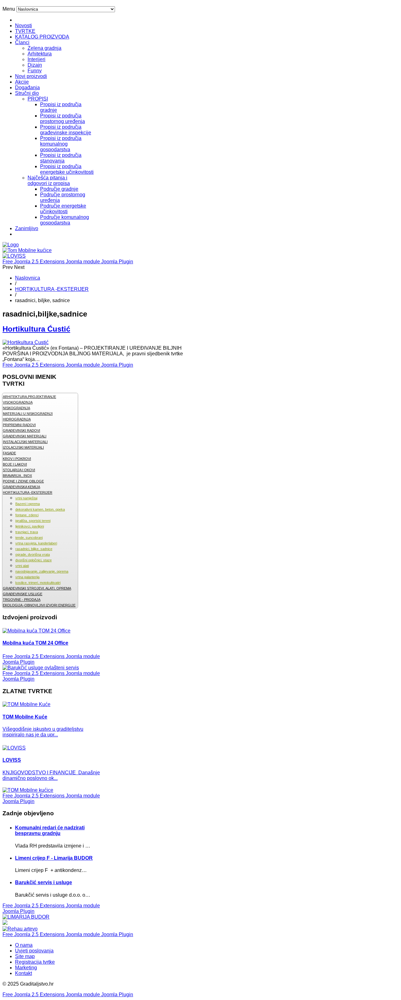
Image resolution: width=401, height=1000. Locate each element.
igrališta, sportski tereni (32, 521)
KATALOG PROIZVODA (42, 36)
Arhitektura (40, 53)
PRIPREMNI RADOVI (19, 425)
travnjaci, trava (26, 532)
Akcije (22, 82)
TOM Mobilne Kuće (25, 716)
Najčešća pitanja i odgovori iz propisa (49, 180)
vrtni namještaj (26, 498)
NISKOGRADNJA (16, 408)
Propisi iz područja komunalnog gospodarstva (60, 144)
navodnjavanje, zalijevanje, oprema (41, 571)
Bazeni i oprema (27, 504)
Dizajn (35, 65)
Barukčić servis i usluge (43, 882)
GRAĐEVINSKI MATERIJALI (24, 436)
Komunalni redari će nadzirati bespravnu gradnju (50, 830)
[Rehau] (5, 923)
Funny (35, 70)
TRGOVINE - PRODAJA (21, 599)
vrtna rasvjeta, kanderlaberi (36, 543)
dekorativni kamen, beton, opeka (40, 509)
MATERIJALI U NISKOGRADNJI (28, 413)
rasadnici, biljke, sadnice (33, 549)
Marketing (26, 967)
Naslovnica (27, 278)
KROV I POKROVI (17, 459)
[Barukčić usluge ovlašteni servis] (41, 667)
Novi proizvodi (31, 76)
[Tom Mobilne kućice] (27, 250)
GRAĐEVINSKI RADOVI (21, 430)
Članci (22, 42)
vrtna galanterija (27, 577)
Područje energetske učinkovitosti (63, 208)
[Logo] (11, 244)
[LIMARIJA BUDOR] (26, 917)
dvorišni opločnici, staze (33, 560)
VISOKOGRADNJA (18, 402)
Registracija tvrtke (35, 962)
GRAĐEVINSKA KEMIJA (21, 487)
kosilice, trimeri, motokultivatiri (37, 583)
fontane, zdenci (27, 515)
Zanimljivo (26, 228)
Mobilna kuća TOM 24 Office (35, 643)
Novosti (23, 25)
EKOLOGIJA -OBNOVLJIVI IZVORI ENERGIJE (39, 605)
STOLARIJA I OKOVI (19, 470)
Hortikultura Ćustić (36, 329)
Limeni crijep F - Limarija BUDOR (54, 858)
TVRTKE (25, 31)
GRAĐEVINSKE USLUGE (22, 594)
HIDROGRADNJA (17, 419)
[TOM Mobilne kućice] (28, 790)
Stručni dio (27, 93)
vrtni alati (22, 566)
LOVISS (12, 760)
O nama (24, 945)
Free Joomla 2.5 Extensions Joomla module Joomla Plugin (68, 261)
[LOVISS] (14, 256)
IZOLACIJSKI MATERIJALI (23, 447)
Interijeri (36, 59)
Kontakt (23, 973)
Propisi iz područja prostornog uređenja (62, 118)
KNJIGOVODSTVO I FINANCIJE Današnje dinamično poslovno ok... (51, 775)
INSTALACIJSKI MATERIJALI (25, 442)
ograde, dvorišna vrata (32, 554)
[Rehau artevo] (20, 928)
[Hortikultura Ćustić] (26, 342)
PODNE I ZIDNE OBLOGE (23, 481)
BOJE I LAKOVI (15, 464)
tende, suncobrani (29, 537)
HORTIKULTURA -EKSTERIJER (52, 289)
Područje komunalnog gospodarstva (64, 219)
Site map (25, 956)
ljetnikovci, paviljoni (29, 526)
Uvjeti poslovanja (34, 950)
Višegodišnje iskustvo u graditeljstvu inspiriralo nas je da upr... (43, 731)
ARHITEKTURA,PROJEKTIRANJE (29, 397)
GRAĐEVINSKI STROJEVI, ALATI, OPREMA (37, 588)
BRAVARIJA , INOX (17, 475)
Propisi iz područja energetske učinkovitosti (67, 169)
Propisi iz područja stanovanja (60, 157)
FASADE (9, 453)
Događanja (27, 87)
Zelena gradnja (44, 48)
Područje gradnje (59, 189)
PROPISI (38, 98)
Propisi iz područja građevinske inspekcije (65, 129)
